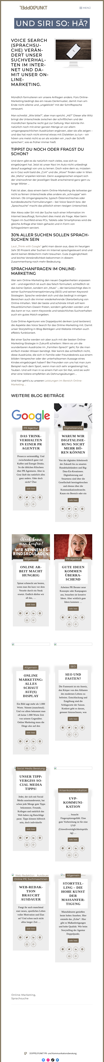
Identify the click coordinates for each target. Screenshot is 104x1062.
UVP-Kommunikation (73, 802)
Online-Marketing (23, 994)
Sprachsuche (20, 998)
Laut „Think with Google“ (26, 246)
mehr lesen (31, 489)
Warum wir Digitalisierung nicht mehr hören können (73, 444)
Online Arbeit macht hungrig (31, 571)
